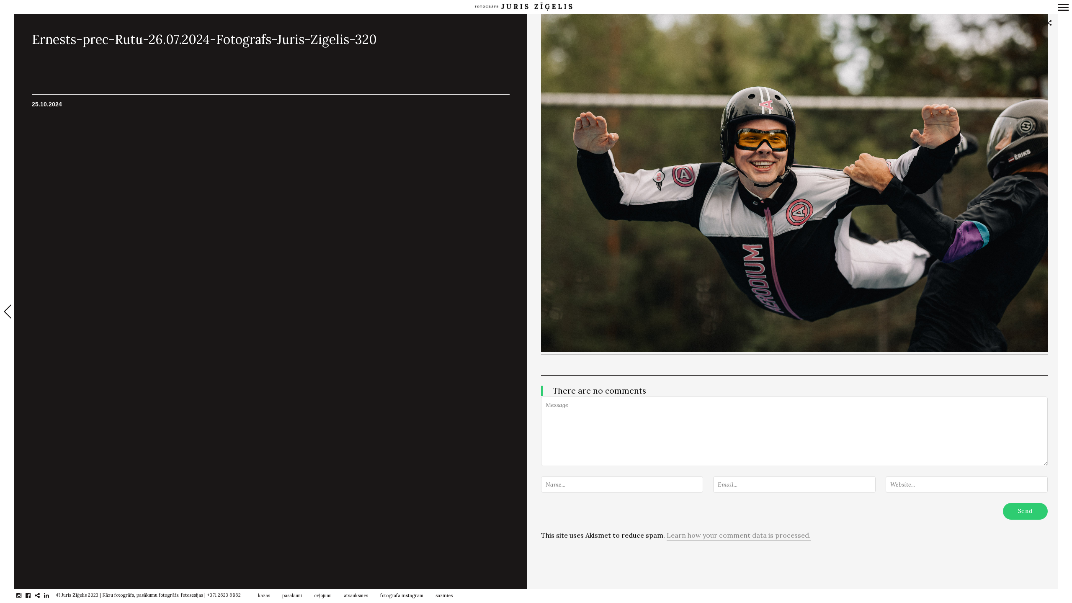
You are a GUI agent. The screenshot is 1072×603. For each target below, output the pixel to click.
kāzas (264, 595)
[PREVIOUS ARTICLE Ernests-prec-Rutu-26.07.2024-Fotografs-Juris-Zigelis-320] (7, 312)
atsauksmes (356, 595)
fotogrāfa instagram (401, 595)
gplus (41, 595)
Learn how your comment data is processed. (739, 535)
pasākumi (292, 595)
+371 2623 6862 (224, 595)
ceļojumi (323, 595)
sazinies (444, 595)
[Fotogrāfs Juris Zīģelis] (523, 7)
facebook (32, 595)
